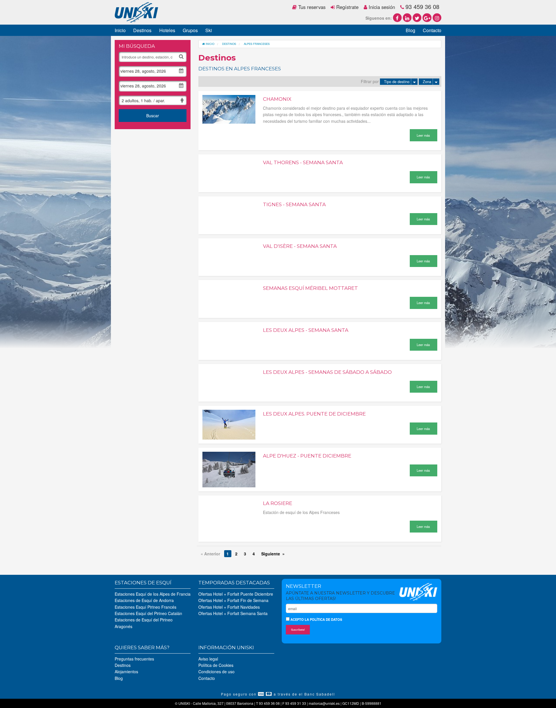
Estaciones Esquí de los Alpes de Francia (153, 594)
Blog (410, 30)
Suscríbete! (298, 629)
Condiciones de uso (216, 671)
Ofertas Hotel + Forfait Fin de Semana (233, 600)
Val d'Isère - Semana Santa (300, 246)
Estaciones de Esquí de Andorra (144, 600)
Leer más (423, 135)
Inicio (120, 30)
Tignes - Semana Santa (294, 204)
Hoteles (167, 30)
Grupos (190, 30)
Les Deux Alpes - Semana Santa (305, 330)
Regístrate (347, 6)
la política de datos (323, 619)
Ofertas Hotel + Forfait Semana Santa (233, 613)
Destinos (142, 30)
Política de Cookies (215, 665)
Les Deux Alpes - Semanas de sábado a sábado (327, 372)
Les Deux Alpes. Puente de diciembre (314, 414)
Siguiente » (273, 554)
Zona (427, 81)
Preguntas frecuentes (134, 659)
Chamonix (277, 99)
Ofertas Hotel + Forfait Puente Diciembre (235, 594)
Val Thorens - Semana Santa (303, 162)
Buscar (152, 115)
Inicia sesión (381, 6)
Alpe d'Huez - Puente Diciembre (307, 456)
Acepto (316, 619)
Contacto (432, 30)
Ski (208, 30)
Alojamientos (126, 671)
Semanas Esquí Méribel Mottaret (310, 288)
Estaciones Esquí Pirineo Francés (145, 607)
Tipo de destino (396, 81)
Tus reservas (311, 6)
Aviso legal (208, 659)
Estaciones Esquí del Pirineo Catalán (148, 613)
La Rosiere (277, 503)
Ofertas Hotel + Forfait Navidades (229, 607)
